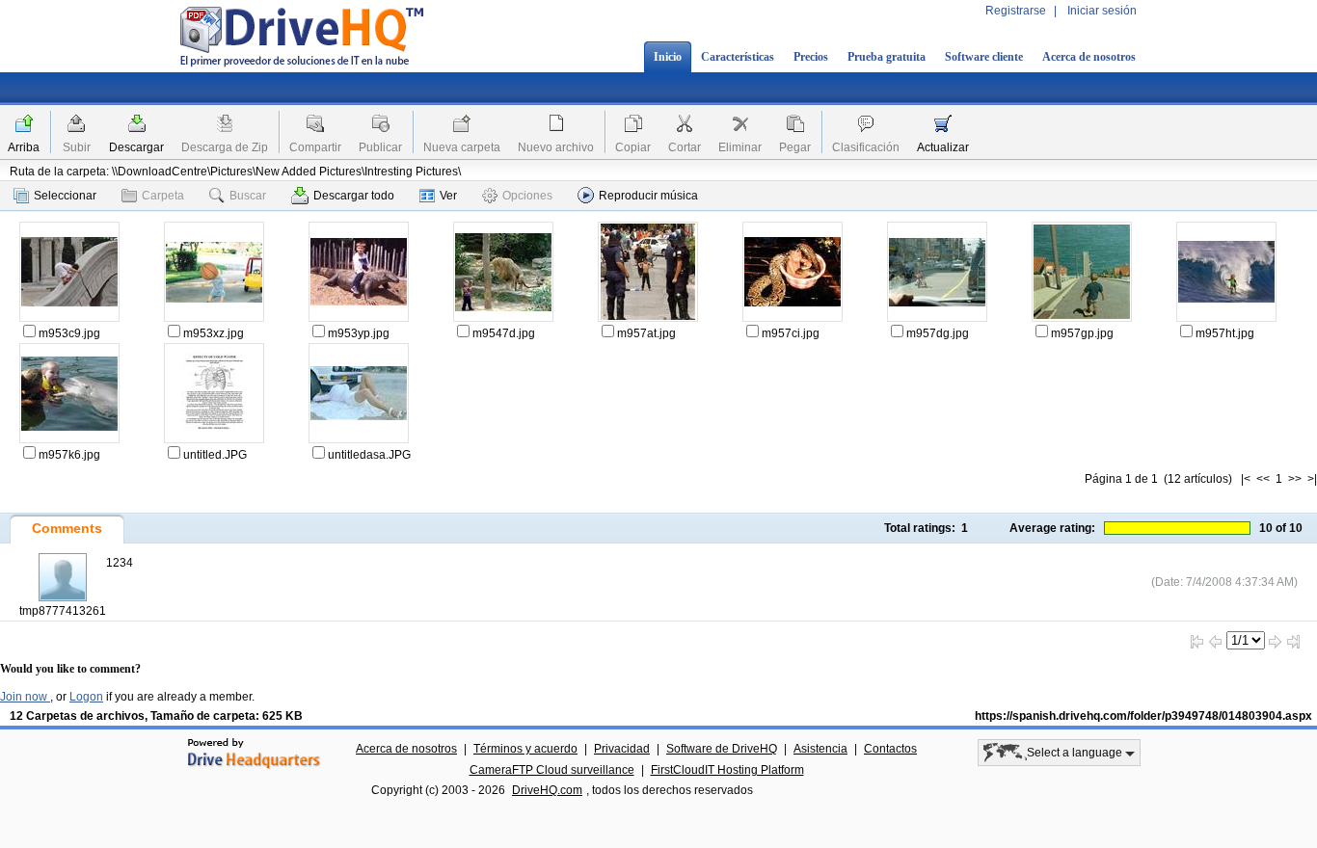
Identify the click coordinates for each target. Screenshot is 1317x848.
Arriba (24, 147)
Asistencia (820, 748)
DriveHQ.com (547, 790)
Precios (810, 57)
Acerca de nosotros (1089, 57)
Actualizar (943, 147)
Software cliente (984, 57)
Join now (25, 696)
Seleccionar (65, 195)
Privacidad (622, 748)
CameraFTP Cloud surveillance (552, 770)
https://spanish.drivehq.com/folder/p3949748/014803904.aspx (1143, 716)
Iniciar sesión (1102, 10)
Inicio (668, 57)
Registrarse (1015, 10)
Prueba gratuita (886, 57)
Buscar (247, 195)
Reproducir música (648, 195)
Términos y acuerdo (525, 748)
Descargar (136, 147)
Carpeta (163, 195)
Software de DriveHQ (721, 748)
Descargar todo (353, 195)
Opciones (527, 195)
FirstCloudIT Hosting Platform (727, 770)
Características (737, 57)
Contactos (890, 748)
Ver (448, 195)
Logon (86, 696)
